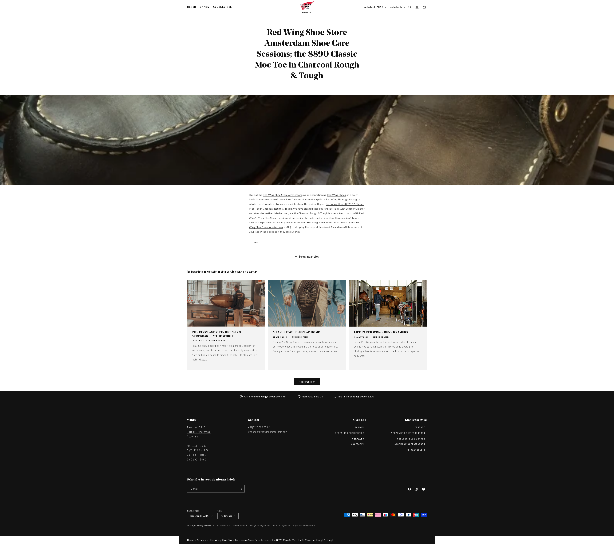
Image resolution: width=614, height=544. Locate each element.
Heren (191, 7)
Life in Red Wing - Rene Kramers (381, 332)
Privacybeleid (416, 450)
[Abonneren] (240, 489)
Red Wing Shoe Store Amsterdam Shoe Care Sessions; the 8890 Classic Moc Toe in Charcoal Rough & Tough (272, 540)
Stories (201, 540)
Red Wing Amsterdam (204, 525)
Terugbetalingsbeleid (260, 525)
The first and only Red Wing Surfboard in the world (216, 334)
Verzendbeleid (240, 525)
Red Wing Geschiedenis (349, 433)
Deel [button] (255, 242)
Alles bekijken (307, 381)
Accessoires (222, 7)
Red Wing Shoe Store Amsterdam (282, 194)
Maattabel (357, 444)
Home (190, 540)
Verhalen (358, 439)
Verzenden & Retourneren (408, 433)
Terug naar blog (309, 256)
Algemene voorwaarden (304, 525)
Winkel (359, 427)
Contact (420, 427)
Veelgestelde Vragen (411, 439)
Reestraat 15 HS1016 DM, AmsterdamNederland (199, 432)
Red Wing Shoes (336, 194)
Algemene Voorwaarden (409, 444)
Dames (204, 7)
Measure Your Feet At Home (296, 332)
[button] (191, 7)
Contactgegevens (281, 525)
